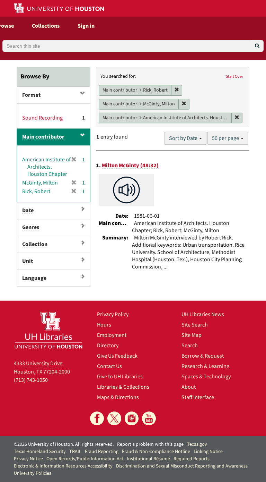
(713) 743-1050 (31, 380)
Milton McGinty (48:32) (130, 165)
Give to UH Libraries (120, 376)
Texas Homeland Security (40, 451)
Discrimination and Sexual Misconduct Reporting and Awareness (182, 466)
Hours (104, 325)
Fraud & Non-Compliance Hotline (156, 451)
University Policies (32, 473)
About (188, 387)
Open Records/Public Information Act (84, 458)
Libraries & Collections (123, 387)
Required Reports (192, 458)
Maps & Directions (118, 397)
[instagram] (132, 418)
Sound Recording (42, 118)
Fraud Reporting (101, 451)
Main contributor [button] (43, 137)
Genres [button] (30, 227)
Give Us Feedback (117, 356)
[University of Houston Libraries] (48, 330)
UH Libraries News (202, 314)
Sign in (86, 26)
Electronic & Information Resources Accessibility (63, 466)
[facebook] (97, 418)
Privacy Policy (112, 314)
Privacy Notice (28, 458)
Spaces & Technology (206, 376)
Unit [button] (27, 261)
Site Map (191, 335)
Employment (111, 335)
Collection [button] (34, 244)
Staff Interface (197, 397)
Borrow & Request (202, 356)
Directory (107, 345)
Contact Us (109, 366)
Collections (46, 26)
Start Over (234, 76)
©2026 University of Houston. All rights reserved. (64, 444)
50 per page (226, 138)
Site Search (194, 325)
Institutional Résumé (148, 458)
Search (189, 345)
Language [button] (34, 278)
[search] (257, 46)
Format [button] (31, 95)
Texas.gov (197, 444)
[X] (114, 418)
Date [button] (28, 210)
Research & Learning (205, 366)
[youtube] (149, 418)
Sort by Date (183, 138)
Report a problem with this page (150, 444)
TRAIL (75, 451)
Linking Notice (208, 451)
